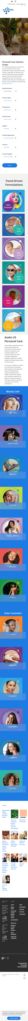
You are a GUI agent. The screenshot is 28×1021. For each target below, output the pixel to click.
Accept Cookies (14, 1018)
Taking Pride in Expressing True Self (14, 843)
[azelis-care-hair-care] (13, 286)
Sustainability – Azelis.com (13, 921)
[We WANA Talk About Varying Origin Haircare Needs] (7, 858)
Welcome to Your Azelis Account (13, 928)
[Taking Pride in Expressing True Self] (16, 835)
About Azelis (12, 907)
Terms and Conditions (13, 937)
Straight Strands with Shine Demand (14, 866)
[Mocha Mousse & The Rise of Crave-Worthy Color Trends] (7, 835)
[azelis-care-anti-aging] (11, 395)
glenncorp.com (8, 83)
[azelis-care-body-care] (11, 457)
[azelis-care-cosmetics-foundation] (11, 740)
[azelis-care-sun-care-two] (11, 580)
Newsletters (22, 907)
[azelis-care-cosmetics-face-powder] (11, 709)
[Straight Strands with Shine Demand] (16, 858)
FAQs (20, 904)
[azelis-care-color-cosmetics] (13, 190)
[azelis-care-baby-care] (13, 238)
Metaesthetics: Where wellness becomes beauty (6, 814)
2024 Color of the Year (22, 820)
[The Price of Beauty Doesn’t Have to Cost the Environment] (16, 814)
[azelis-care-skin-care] (13, 262)
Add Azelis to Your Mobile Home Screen (13, 914)
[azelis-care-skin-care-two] (11, 549)
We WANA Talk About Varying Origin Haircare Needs (5, 868)
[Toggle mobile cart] (22, 5)
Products (21, 909)
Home (12, 904)
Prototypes (22, 914)
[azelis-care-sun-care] (13, 310)
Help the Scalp (21, 864)
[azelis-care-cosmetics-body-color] (11, 647)
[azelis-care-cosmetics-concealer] (11, 678)
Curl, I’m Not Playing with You (4, 887)
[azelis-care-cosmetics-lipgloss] (11, 771)
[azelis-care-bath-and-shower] (11, 426)
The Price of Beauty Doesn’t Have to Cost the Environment (14, 824)
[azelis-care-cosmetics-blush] (11, 617)
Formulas (21, 911)
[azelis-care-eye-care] (11, 487)
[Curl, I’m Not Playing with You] (7, 879)
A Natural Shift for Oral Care (22, 842)
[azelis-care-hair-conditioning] (11, 518)
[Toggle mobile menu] (25, 5)
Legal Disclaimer (13, 933)
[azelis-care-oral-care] (13, 214)
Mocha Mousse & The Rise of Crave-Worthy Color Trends (5, 846)
